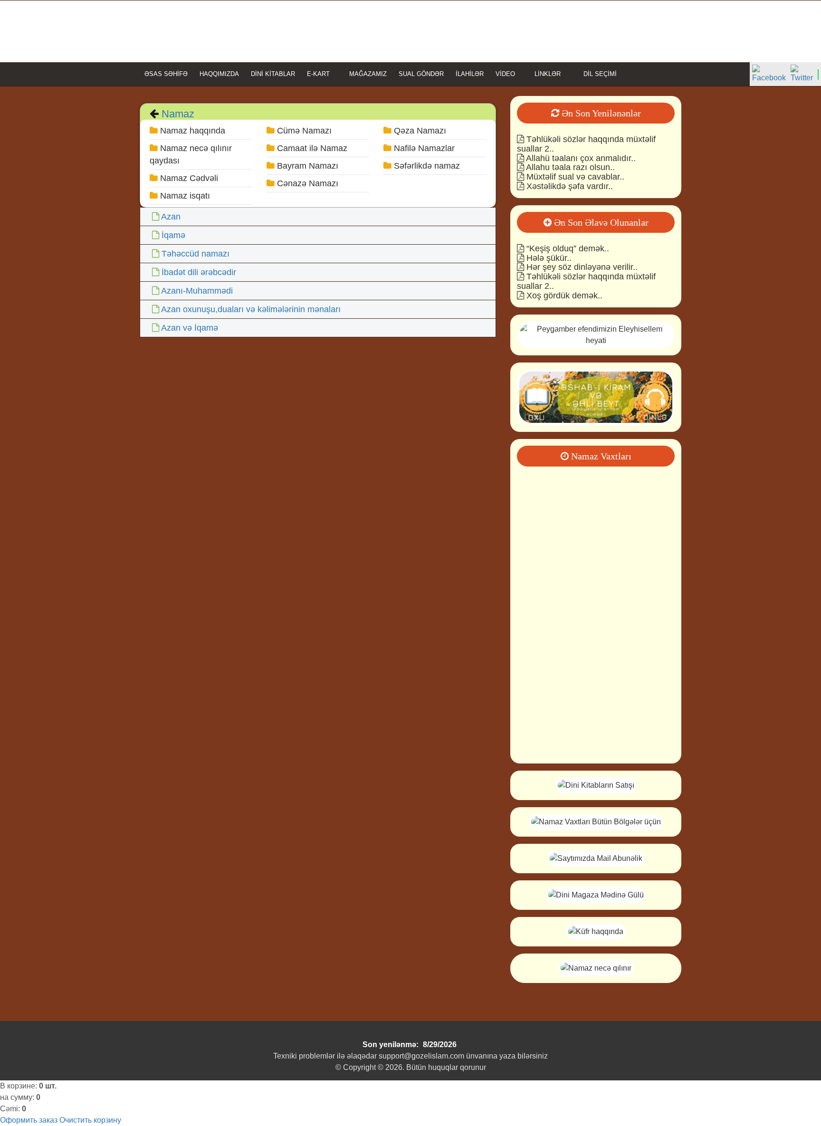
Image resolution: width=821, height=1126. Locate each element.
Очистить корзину (90, 1120)
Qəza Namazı (418, 130)
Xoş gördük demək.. (563, 295)
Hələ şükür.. (548, 258)
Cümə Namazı (303, 130)
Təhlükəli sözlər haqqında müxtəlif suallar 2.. (586, 143)
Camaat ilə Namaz (311, 148)
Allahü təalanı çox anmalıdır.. (580, 158)
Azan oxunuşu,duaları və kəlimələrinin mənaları (251, 309)
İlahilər (470, 73)
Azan (171, 216)
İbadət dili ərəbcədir (199, 272)
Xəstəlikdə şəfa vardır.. (568, 186)
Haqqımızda (219, 73)
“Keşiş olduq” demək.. (566, 248)
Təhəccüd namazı (195, 253)
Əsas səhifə (166, 73)
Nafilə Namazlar (423, 148)
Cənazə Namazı (306, 183)
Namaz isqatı (184, 195)
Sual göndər (421, 73)
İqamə (173, 235)
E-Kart (318, 73)
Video (505, 73)
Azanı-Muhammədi (197, 291)
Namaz (176, 114)
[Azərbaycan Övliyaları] (596, 396)
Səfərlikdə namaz (425, 166)
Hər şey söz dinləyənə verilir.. (581, 267)
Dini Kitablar (273, 73)
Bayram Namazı (306, 166)
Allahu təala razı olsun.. (569, 167)
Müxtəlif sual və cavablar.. (574, 176)
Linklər (548, 73)
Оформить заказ (28, 1120)
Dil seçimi (599, 73)
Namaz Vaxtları (600, 456)
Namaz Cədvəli (188, 178)
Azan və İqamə (189, 328)
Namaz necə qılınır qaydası (191, 154)
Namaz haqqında (191, 130)
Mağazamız (368, 73)
